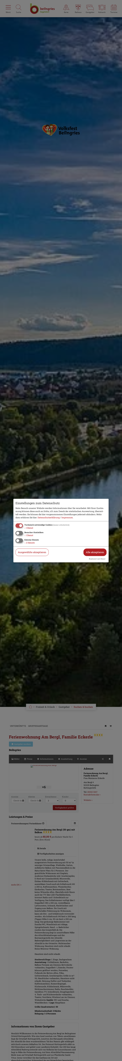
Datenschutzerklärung (49, 517)
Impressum (67, 517)
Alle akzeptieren (95, 552)
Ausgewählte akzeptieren (32, 552)
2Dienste (29, 542)
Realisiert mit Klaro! (97, 559)
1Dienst (28, 528)
